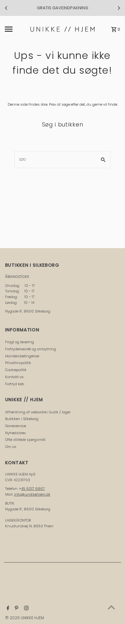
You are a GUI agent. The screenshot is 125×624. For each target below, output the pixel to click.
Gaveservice (15, 425)
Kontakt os (14, 376)
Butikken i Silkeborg (21, 418)
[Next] (118, 8)
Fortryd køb (14, 383)
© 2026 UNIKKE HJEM (24, 617)
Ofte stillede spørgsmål (25, 439)
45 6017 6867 (33, 488)
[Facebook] (7, 608)
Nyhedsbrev (15, 432)
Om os (10, 446)
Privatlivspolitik (18, 362)
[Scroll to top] (111, 607)
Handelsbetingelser (22, 356)
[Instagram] (25, 608)
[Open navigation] (16, 29)
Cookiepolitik (16, 369)
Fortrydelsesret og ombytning (30, 349)
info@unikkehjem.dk (32, 494)
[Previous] (6, 8)
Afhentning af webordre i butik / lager (38, 412)
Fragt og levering (19, 341)
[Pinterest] (15, 608)
